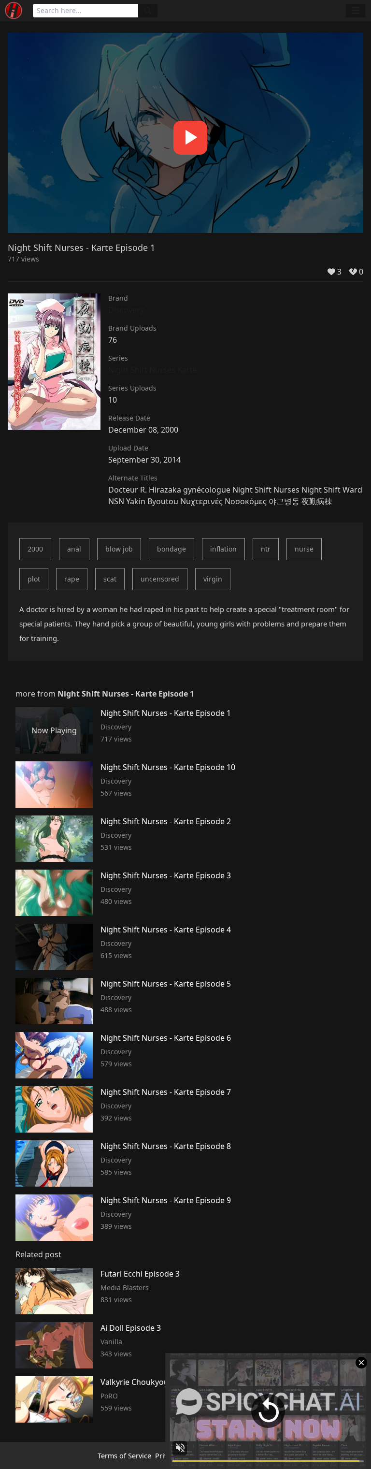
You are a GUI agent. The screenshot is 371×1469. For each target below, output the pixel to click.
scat (109, 578)
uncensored (160, 578)
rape (71, 578)
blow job (119, 548)
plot (34, 578)
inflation (223, 548)
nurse (304, 548)
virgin (212, 578)
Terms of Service (124, 1455)
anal (74, 548)
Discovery (126, 310)
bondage (171, 548)
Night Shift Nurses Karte (152, 369)
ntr (266, 548)
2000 (35, 548)
